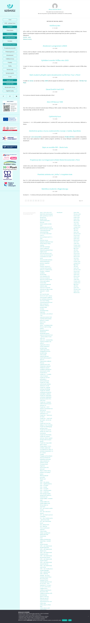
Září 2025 (76, 230)
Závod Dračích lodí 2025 (55, 89)
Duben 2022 (76, 291)
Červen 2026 (77, 215)
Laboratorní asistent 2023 (46, 317)
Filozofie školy (43, 274)
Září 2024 (76, 250)
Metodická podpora (44, 330)
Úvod (41, 537)
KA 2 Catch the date (44, 294)
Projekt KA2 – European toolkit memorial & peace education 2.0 (45, 403)
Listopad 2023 (77, 263)
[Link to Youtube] (16, 96)
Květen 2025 (77, 237)
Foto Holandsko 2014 (45, 276)
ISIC (41, 292)
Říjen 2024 (76, 248)
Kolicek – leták (27, 37)
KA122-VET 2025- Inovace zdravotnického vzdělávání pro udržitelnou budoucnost (46, 297)
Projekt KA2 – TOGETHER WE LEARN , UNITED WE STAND (46, 420)
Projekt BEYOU (43, 372)
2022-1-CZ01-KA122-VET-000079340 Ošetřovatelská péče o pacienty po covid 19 (46, 214)
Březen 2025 (77, 240)
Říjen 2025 (76, 228)
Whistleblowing (43, 595)
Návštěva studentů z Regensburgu (55, 189)
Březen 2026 (77, 220)
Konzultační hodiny (44, 310)
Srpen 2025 (76, 232)
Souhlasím (64, 620)
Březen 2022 (77, 292)
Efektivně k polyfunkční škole (46, 250)
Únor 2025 (76, 242)
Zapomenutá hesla (44, 599)
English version (43, 251)
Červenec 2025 (77, 233)
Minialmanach (43, 331)
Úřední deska (43, 536)
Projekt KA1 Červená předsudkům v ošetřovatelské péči (44, 379)
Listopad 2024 (77, 246)
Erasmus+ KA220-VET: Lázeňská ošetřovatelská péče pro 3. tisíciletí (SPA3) (46, 268)
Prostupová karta (44, 464)
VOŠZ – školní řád (44, 573)
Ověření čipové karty (44, 349)
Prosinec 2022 (77, 281)
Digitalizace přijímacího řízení (46, 242)
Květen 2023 (77, 273)
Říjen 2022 (76, 284)
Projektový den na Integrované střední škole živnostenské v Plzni (55, 160)
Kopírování (42, 312)
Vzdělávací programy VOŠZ (46, 593)
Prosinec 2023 (77, 261)
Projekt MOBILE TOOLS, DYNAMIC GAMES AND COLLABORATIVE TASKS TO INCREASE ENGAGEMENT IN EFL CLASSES (46, 449)
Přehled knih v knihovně (45, 366)
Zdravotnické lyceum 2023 (46, 601)
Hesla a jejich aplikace (45, 281)
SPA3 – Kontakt (43, 487)
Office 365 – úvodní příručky (46, 340)
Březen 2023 (77, 276)
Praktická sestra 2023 (45, 364)
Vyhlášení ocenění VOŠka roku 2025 (55, 60)
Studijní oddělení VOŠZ (45, 503)
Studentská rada (43, 497)
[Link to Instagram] (10, 96)
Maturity (42, 323)
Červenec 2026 (77, 214)
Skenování (42, 469)
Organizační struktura (45, 344)
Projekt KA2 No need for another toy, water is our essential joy (45, 431)
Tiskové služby (43, 531)
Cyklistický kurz (55, 116)
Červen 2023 (77, 271)
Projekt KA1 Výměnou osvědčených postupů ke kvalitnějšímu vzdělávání (45, 392)
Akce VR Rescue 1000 (55, 102)
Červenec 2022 (77, 289)
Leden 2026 (76, 224)
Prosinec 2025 (77, 225)
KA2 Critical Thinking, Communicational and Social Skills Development (46, 302)
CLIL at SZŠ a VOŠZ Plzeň (45, 233)
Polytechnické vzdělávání (45, 361)
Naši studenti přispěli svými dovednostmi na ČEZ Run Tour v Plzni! (55, 75)
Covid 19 (42, 235)
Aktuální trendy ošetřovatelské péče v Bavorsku (45, 220)
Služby (41, 480)
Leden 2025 (76, 243)
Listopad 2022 (77, 282)
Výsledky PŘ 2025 (44, 580)
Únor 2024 (76, 258)
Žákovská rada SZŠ (44, 598)
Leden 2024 (76, 259)
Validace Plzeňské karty (45, 539)
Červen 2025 (77, 235)
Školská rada (43, 479)
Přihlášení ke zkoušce (44, 367)
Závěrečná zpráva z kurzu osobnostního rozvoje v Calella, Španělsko (55, 131)
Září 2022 (76, 286)
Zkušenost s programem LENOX (55, 46)
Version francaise (44, 544)
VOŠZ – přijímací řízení (45, 572)
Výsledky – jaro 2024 (44, 575)
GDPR (70, 620)
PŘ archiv (42, 363)
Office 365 (42, 338)
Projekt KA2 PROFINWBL (46, 434)
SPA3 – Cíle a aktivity (44, 482)
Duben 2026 (76, 219)
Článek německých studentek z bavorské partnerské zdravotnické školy (46, 230)
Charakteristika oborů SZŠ (46, 227)
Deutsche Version (44, 240)
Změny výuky (43, 603)
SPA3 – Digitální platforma (46, 483)
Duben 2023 (76, 274)
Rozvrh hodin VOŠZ (44, 467)
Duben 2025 (76, 238)
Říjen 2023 (76, 264)
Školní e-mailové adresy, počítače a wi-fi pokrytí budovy (45, 472)
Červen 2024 (77, 253)
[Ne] (88, 616)
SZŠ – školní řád (43, 526)
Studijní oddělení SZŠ (44, 501)
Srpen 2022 (76, 287)
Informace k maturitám (45, 287)
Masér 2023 (43, 322)
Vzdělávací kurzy (43, 588)
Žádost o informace (44, 596)
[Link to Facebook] (3, 96)
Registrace (42, 465)
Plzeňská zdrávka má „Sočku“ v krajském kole (55, 174)
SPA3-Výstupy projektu (45, 493)
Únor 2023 (76, 278)
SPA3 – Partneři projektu (45, 490)
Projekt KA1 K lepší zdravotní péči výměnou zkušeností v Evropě (45, 384)
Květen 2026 (77, 217)
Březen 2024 (77, 256)
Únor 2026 (76, 222)
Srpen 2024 (76, 251)
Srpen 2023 (76, 268)
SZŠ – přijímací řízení (44, 524)
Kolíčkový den (55, 25)
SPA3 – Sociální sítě (44, 492)
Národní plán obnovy (44, 333)
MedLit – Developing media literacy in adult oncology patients (46, 327)
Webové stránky (27, 39)
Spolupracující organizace (45, 495)
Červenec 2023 (77, 269)
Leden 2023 (76, 279)
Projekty (42, 454)
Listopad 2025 (77, 227)
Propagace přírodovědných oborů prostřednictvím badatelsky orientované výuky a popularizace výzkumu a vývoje (46, 459)
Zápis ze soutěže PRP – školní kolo (55, 147)
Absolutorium (43, 217)
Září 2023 (76, 266)
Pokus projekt (43, 354)
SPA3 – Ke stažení (44, 485)
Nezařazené (59, 212)
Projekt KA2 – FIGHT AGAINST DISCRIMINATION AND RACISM (46, 408)
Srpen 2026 (76, 212)
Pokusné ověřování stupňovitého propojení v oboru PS (45, 358)
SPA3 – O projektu (44, 488)
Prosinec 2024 (77, 245)
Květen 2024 (77, 255)
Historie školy (43, 282)
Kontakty (42, 309)
